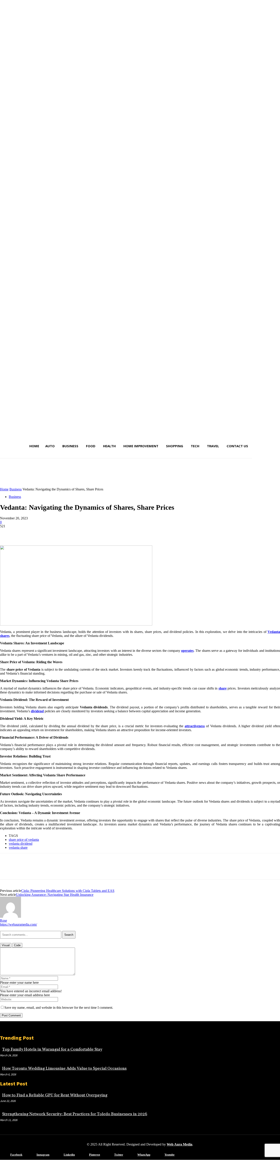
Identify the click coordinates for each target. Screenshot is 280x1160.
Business (15, 489)
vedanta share (18, 847)
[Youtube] (158, 1155)
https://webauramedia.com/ (18, 924)
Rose (3, 920)
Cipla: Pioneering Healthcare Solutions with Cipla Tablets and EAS (67, 891)
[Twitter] (23, 532)
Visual (6, 945)
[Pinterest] (39, 532)
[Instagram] (30, 1155)
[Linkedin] (57, 1155)
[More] (70, 532)
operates (187, 650)
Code (17, 945)
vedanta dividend (20, 843)
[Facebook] (7, 532)
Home (4, 489)
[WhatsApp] (54, 532)
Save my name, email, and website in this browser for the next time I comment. (58, 1007)
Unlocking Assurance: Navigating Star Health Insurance (54, 894)
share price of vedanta (24, 839)
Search (68, 934)
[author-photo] (10, 916)
